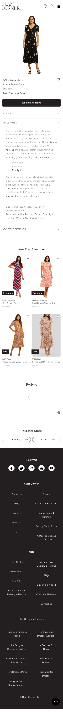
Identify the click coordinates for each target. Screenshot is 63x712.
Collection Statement (46, 503)
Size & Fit (7, 113)
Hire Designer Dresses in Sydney (16, 647)
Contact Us (46, 603)
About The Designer (14, 229)
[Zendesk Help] (56, 701)
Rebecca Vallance (39, 300)
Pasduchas (36, 359)
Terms (16, 531)
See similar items (31, 103)
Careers (17, 512)
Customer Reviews (46, 594)
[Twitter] (21, 468)
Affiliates (16, 522)
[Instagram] (31, 468)
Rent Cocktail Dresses (46, 673)
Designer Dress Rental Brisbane (16, 683)
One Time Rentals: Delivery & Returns (16, 592)
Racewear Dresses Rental (17, 633)
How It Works (17, 571)
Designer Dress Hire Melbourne (16, 660)
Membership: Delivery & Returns (46, 564)
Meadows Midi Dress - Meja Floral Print (16, 362)
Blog (16, 503)
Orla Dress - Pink (9, 303)
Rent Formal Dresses (46, 660)
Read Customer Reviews (15, 93)
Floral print (17, 170)
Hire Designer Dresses (31, 619)
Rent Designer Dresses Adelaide (46, 633)
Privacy (46, 494)
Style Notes (9, 122)
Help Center (16, 562)
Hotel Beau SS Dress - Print (44, 303)
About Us (17, 494)
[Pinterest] (51, 468)
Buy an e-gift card (46, 584)
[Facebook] (11, 468)
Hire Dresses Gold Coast (46, 647)
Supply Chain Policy (46, 526)
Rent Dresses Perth (17, 671)
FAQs (46, 575)
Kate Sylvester (8, 300)
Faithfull (6, 359)
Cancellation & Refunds (46, 514)
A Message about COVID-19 (46, 537)
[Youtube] (41, 468)
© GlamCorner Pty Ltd (31, 697)
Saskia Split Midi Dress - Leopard (46, 362)
